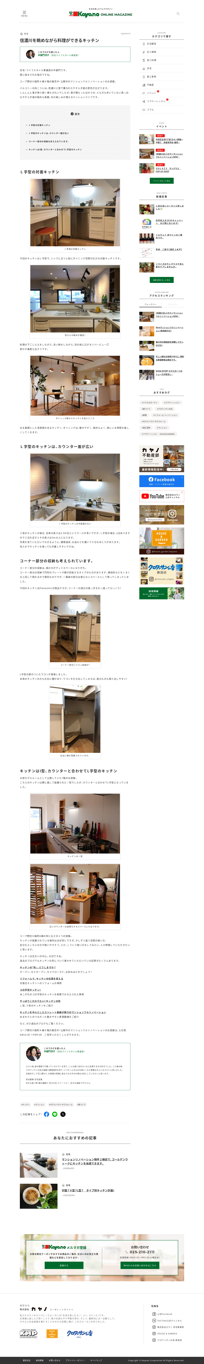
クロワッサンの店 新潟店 (169, 1340)
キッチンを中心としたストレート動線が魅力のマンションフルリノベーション (63, 1012)
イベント (152, 92)
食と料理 (151, 59)
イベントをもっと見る (161, 181)
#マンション (39, 1104)
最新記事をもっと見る (161, 280)
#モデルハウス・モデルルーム (61, 1104)
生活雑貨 (151, 43)
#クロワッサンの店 (164, 409)
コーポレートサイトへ (62, 1309)
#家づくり (81, 1104)
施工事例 (151, 76)
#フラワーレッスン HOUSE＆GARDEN (158, 434)
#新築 (144, 415)
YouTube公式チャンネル (169, 1320)
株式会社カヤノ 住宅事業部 (170, 1327)
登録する (64, 1265)
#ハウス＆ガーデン (149, 402)
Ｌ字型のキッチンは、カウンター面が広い (49, 133)
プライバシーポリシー (75, 1360)
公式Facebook (164, 1314)
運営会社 (27, 1360)
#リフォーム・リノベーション (165, 415)
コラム (150, 109)
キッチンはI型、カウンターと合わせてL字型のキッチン (55, 149)
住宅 (149, 68)
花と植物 (151, 51)
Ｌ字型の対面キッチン (39, 125)
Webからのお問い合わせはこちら (140, 1265)
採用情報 (40, 1360)
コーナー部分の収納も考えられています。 (49, 141)
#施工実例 (146, 427)
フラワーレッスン (157, 101)
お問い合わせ (54, 1360)
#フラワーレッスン (172, 402)
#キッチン (25, 1104)
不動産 (150, 84)
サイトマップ (96, 1360)
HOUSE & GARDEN (167, 1333)
